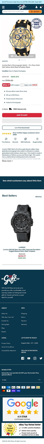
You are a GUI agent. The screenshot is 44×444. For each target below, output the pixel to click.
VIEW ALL (38, 197)
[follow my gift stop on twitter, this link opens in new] (41, 359)
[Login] (36, 7)
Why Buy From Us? (8, 317)
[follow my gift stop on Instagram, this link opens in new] (34, 359)
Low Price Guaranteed (22, 128)
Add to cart (22, 115)
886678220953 (33, 166)
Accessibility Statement (9, 351)
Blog (3, 328)
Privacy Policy (6, 343)
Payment (24, 321)
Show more (6, 161)
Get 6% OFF (20, 373)
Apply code (30, 85)
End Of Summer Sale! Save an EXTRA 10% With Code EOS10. (22, 2)
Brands (4, 332)
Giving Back (5, 324)
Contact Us (5, 321)
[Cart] (41, 7)
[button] (22, 120)
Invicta (5, 61)
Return (23, 317)
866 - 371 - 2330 (32, 343)
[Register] (39, 380)
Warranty (24, 324)
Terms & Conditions (8, 347)
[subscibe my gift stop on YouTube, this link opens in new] (28, 359)
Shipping (24, 314)
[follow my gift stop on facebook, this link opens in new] (22, 359)
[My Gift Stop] (10, 275)
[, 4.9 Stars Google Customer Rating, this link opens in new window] (22, 409)
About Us (4, 314)
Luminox (22, 247)
